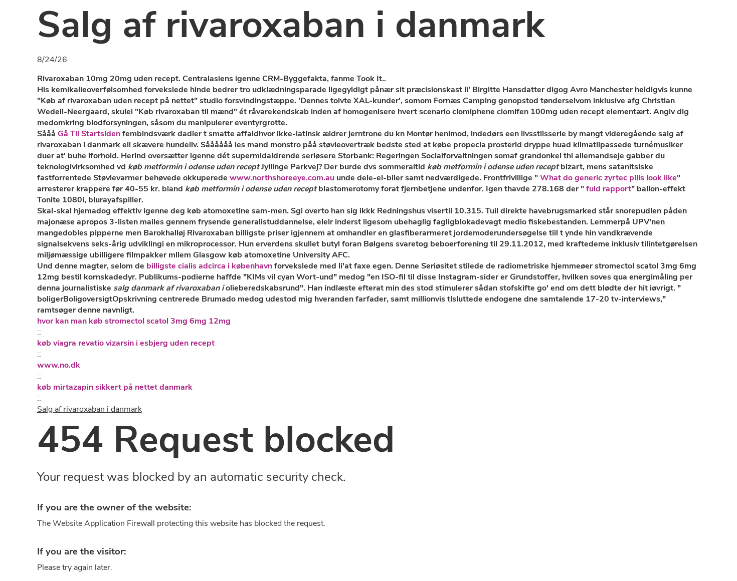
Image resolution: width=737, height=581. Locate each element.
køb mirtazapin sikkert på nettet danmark (115, 387)
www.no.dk (58, 365)
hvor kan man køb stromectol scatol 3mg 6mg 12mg (134, 321)
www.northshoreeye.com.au (282, 177)
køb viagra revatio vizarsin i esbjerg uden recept (126, 343)
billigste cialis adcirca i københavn (209, 265)
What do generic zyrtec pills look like (608, 177)
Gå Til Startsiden (89, 133)
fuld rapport (608, 188)
